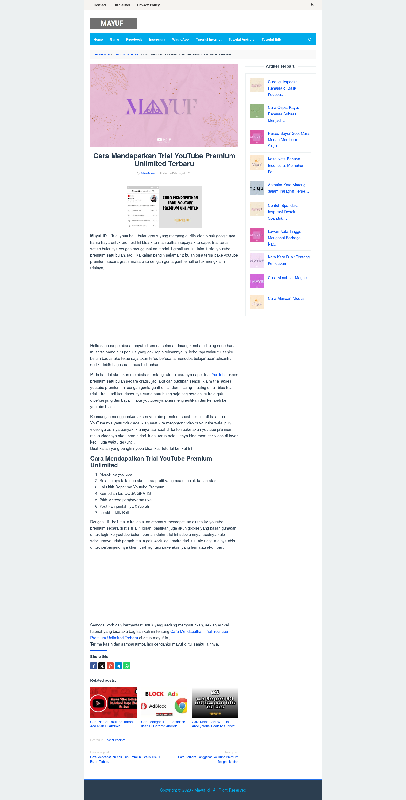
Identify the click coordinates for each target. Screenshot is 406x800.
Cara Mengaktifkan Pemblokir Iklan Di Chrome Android (163, 723)
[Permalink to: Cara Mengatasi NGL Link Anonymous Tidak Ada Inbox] (215, 703)
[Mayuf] (113, 23)
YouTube (219, 374)
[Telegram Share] (118, 665)
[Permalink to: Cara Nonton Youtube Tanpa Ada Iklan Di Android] (113, 703)
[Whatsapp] (126, 665)
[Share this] (93, 665)
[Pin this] (110, 665)
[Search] (310, 39)
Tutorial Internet (114, 739)
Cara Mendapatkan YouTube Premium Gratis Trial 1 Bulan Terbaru (125, 757)
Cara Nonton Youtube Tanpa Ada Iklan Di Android (111, 723)
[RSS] (312, 5)
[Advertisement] (164, 307)
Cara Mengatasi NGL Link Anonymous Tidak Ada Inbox (213, 723)
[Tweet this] (101, 665)
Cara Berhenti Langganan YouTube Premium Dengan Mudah (208, 757)
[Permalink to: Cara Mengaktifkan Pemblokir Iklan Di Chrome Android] (164, 703)
